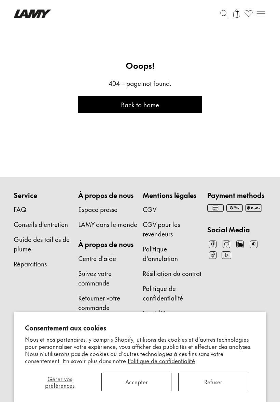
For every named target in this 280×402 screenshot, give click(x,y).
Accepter (136, 381)
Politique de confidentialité (161, 360)
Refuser (213, 381)
